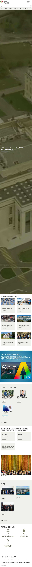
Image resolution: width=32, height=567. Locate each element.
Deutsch (30, 7)
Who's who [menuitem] (10, 8)
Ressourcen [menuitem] (16, 8)
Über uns (2, 6)
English (31, 5)
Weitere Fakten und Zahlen (16, 551)
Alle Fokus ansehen (4, 520)
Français (30, 6)
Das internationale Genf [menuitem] (24, 8)
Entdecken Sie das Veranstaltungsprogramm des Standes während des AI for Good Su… (13, 359)
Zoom (29, 473)
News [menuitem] (1, 8)
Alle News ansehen (4, 422)
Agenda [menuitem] (6, 8)
